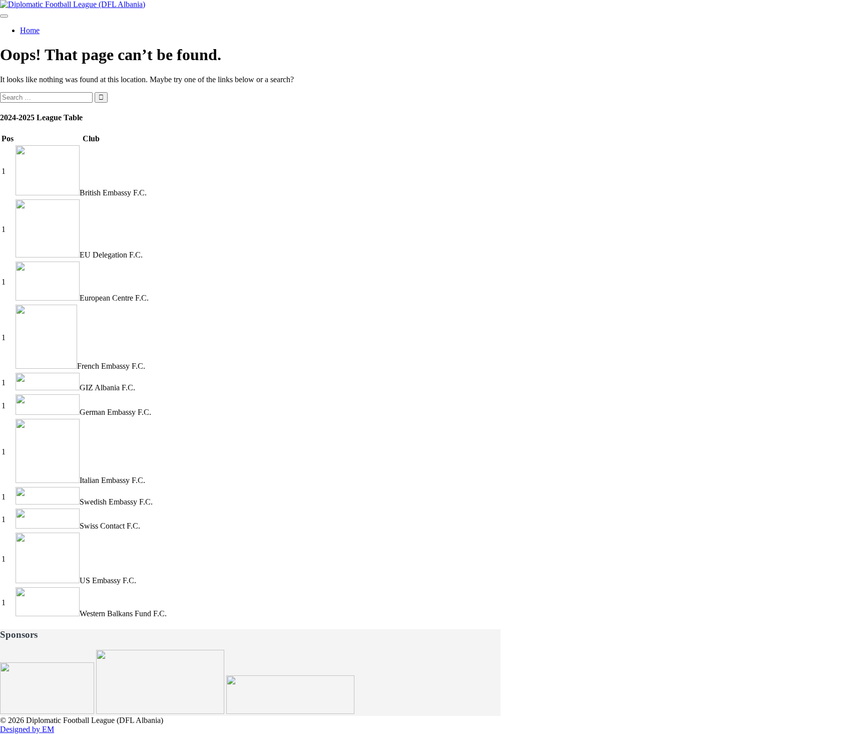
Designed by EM (27, 729)
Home (30, 30)
